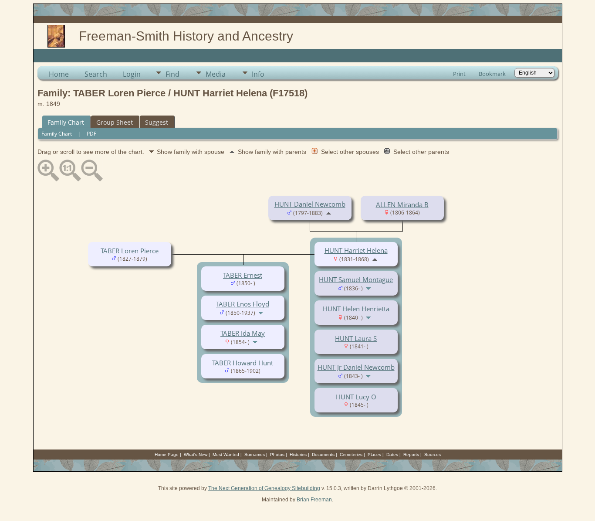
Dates (392, 454)
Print (459, 74)
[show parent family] (329, 212)
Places (374, 454)
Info (258, 74)
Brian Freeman (314, 500)
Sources (432, 454)
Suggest (156, 122)
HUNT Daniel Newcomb (309, 204)
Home (59, 74)
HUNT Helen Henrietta (356, 308)
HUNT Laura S (356, 338)
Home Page (167, 454)
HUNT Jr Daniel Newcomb (356, 367)
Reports (411, 454)
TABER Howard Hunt (242, 362)
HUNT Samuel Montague (356, 279)
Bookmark (492, 74)
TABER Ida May (242, 333)
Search (96, 74)
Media (216, 74)
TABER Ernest (242, 275)
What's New (195, 454)
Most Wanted (226, 454)
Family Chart (65, 122)
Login (132, 74)
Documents (323, 454)
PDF (91, 133)
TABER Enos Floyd (242, 304)
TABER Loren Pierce (130, 250)
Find (172, 74)
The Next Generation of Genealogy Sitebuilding (264, 488)
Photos (277, 454)
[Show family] (369, 287)
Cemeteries (351, 454)
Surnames (254, 454)
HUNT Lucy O (356, 396)
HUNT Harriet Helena (356, 250)
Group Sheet (114, 122)
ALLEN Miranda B (402, 204)
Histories (298, 454)
